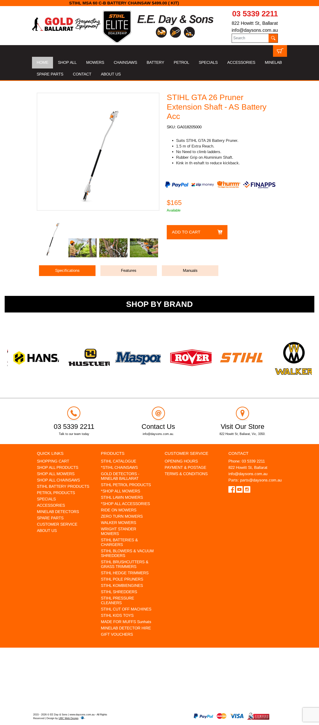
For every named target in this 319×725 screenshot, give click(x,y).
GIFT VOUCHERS (117, 634)
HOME (42, 62)
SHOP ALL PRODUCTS (57, 467)
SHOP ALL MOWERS (55, 474)
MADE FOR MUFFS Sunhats (126, 622)
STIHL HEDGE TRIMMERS (125, 573)
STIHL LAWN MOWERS (122, 497)
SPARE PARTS (50, 74)
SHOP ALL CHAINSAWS (58, 480)
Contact (238, 453)
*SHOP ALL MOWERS (120, 491)
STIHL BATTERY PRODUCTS (63, 486)
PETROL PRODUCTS (56, 493)
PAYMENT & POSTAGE (185, 467)
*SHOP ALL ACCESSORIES (125, 504)
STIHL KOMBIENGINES (122, 585)
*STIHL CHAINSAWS (119, 467)
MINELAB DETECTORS (58, 512)
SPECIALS (208, 62)
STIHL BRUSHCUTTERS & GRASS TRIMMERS (124, 564)
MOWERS (95, 62)
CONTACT (82, 74)
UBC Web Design (68, 718)
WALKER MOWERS (118, 522)
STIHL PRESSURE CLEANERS (117, 600)
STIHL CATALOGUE (118, 461)
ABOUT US (111, 74)
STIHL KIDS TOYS (117, 615)
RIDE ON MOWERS (118, 510)
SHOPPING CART (53, 461)
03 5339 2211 (255, 13)
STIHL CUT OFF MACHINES (126, 609)
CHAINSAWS (125, 62)
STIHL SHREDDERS (119, 592)
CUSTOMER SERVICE (57, 524)
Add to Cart (186, 232)
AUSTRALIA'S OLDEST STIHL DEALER (159, 3)
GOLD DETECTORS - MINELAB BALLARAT (120, 476)
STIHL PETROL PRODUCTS (126, 485)
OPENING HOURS (181, 461)
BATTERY (155, 62)
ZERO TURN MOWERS (122, 516)
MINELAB (273, 62)
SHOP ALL (67, 62)
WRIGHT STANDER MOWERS (118, 531)
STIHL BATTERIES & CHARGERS (119, 542)
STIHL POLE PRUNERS (122, 579)
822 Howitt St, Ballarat (255, 23)
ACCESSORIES (241, 62)
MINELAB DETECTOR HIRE (126, 628)
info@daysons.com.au (255, 30)
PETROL (181, 62)
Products (112, 453)
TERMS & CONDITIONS (186, 474)
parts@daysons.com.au (261, 480)
